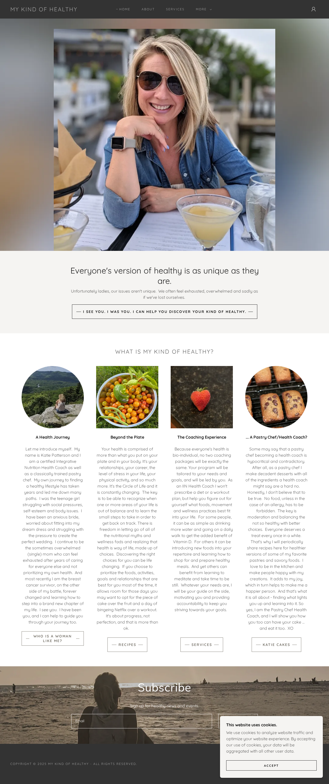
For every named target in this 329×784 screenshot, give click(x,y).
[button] (203, 9)
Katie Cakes (276, 644)
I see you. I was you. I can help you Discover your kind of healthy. (164, 311)
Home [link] (124, 9)
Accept (271, 766)
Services (201, 644)
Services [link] (175, 9)
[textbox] (141, 721)
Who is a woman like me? (52, 638)
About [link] (148, 9)
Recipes (127, 644)
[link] (43, 9)
